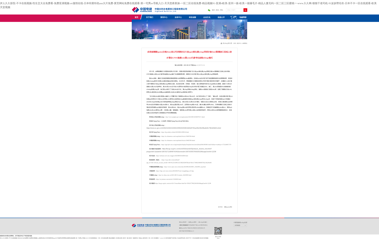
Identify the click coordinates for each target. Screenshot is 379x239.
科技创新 (192, 17)
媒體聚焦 (245, 43)
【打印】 (220, 207)
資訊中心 (239, 43)
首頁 (234, 43)
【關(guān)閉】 (228, 207)
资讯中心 (163, 17)
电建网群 (243, 17)
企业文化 (206, 17)
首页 (136, 17)
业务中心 (178, 17)
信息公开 (221, 17)
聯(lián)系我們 (182, 222)
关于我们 (149, 17)
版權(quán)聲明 (192, 222)
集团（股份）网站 (217, 10)
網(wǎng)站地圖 (202, 222)
